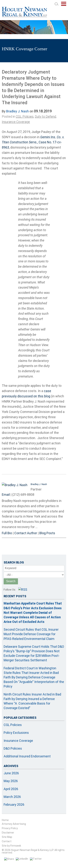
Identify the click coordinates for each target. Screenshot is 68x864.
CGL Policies (25, 116)
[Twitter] (36, 858)
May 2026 (11, 781)
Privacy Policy (10, 828)
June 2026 (11, 773)
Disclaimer (8, 832)
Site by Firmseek (11, 845)
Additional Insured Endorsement (27, 756)
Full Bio (7, 533)
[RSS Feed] (22, 589)
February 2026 (14, 804)
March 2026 (12, 797)
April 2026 (11, 789)
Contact (6, 841)
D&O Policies (13, 748)
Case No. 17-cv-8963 (33, 142)
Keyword (10, 568)
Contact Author (25, 533)
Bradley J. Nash (17, 111)
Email (6, 494)
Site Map (7, 836)
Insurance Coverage (16, 122)
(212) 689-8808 (23, 494)
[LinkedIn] (22, 858)
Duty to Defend (45, 116)
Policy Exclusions (16, 733)
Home (5, 820)
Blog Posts (47, 533)
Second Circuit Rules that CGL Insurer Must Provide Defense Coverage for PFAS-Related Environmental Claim (31, 634)
